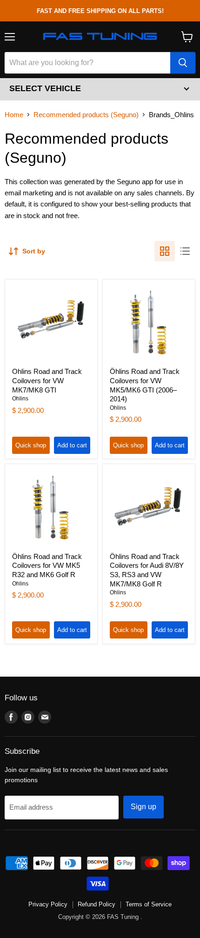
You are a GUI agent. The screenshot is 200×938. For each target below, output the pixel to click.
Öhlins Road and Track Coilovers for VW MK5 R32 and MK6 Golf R (47, 565)
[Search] (182, 62)
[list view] (185, 251)
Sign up (143, 807)
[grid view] (164, 251)
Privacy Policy (47, 904)
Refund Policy (96, 904)
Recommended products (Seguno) (86, 115)
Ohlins (20, 398)
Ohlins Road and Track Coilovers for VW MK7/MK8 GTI (47, 380)
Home (14, 115)
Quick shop (30, 445)
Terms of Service (149, 904)
